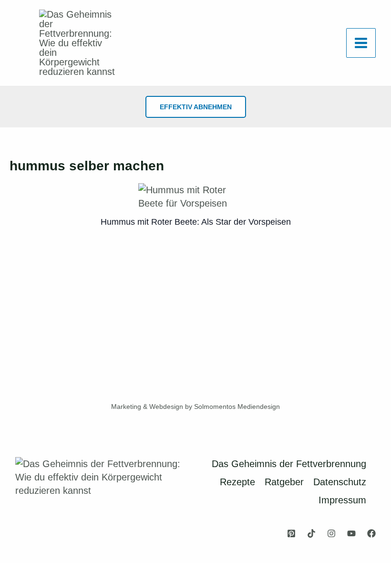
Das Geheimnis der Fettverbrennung (289, 464)
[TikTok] (311, 533)
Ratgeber (284, 482)
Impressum (342, 500)
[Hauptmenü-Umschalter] (361, 43)
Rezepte (237, 482)
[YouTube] (351, 533)
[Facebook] (371, 533)
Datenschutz (339, 482)
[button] (195, 107)
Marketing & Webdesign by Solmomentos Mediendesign (195, 406)
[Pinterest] (291, 533)
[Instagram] (331, 533)
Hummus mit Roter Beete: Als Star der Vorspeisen (196, 222)
